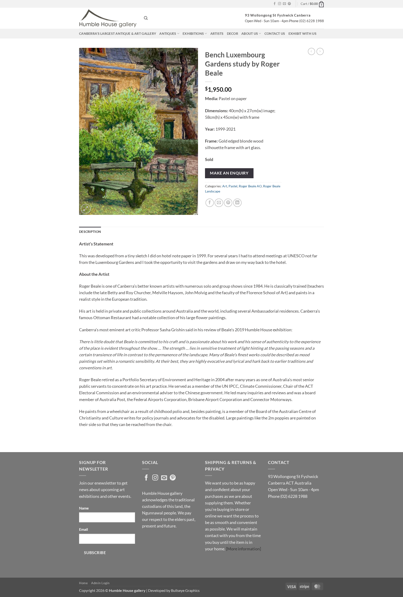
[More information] (243, 548)
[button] (312, 4)
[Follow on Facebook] (274, 4)
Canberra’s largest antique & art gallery (117, 33)
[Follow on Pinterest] (289, 4)
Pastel (233, 186)
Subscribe (95, 552)
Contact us (274, 33)
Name (84, 508)
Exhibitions (193, 33)
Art (224, 186)
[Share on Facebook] (209, 203)
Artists (217, 33)
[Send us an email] (284, 4)
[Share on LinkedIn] (237, 203)
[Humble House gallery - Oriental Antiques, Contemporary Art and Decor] (108, 18)
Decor (232, 33)
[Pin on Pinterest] (228, 203)
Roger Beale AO (250, 186)
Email (83, 529)
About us (249, 33)
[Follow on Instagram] (279, 4)
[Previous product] (320, 51)
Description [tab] (90, 232)
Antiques (167, 33)
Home (83, 583)
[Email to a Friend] (219, 203)
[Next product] (311, 51)
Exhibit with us (302, 33)
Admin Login (100, 583)
